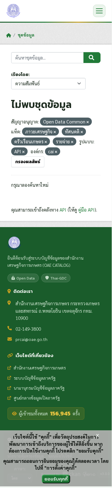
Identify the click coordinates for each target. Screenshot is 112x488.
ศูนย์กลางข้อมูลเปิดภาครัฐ (37, 398)
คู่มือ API (86, 210)
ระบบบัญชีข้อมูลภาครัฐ (35, 378)
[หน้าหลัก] (8, 35)
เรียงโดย (20, 74)
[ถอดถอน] (88, 122)
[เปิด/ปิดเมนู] (99, 11)
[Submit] (92, 57)
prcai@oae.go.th (31, 339)
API (63, 210)
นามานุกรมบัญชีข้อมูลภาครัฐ (39, 388)
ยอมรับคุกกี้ (56, 478)
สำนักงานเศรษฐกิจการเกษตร (40, 367)
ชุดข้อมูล (26, 35)
